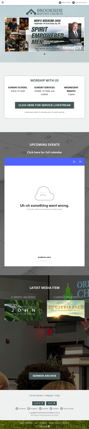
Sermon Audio (68, 409)
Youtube (55, 409)
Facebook (22, 409)
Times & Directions (81, 2)
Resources (43, 423)
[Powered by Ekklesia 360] (49, 426)
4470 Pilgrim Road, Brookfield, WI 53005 (44, 415)
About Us (66, 423)
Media (51, 423)
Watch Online (66, 2)
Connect (58, 423)
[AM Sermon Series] (23, 320)
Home (50, 403)
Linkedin (45, 409)
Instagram (33, 409)
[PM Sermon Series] (66, 320)
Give (36, 423)
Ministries (29, 423)
